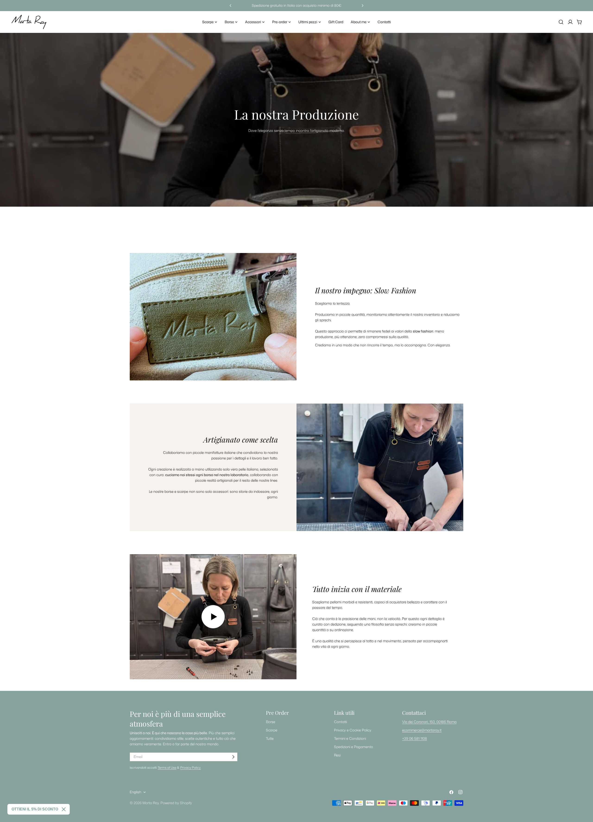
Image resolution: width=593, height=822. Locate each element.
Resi (337, 755)
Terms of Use (167, 767)
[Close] (64, 809)
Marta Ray (150, 802)
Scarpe (271, 730)
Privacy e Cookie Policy (352, 730)
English (135, 792)
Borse (270, 721)
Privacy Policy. (190, 767)
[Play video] (213, 616)
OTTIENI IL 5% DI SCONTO (35, 809)
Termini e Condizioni (350, 738)
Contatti (340, 721)
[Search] (561, 22)
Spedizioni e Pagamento (353, 746)
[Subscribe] (233, 757)
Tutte (270, 738)
